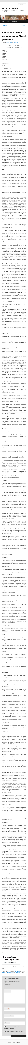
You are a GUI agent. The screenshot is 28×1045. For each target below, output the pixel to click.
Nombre (7, 1009)
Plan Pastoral (17, 971)
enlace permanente (6, 974)
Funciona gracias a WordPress (14, 1042)
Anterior (4, 25)
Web (6, 1022)
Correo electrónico (9, 1016)
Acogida (4, 972)
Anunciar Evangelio (10, 972)
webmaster (16, 42)
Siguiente (23, 25)
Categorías (14, 21)
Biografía (8, 21)
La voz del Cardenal (10, 8)
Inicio (3, 21)
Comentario (7, 991)
